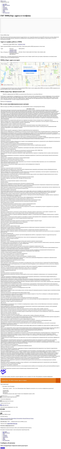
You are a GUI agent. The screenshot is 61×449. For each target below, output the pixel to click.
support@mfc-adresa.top (12, 423)
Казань (32, 418)
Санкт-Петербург (7, 418)
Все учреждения (6, 12)
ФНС (4, 10)
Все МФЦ (5, 4)
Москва (2, 418)
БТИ (4, 6)
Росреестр (5, 7)
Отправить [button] (2, 447)
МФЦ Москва (7, 5)
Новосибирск (14, 418)
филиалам (9, 101)
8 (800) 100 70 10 (4, 405)
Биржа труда (5, 9)
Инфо (4, 11)
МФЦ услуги (3, 0)
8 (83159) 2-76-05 (13, 51)
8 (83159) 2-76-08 (13, 52)
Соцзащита (5, 8)
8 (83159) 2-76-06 (21, 44)
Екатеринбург (19, 418)
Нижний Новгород (26, 418)
